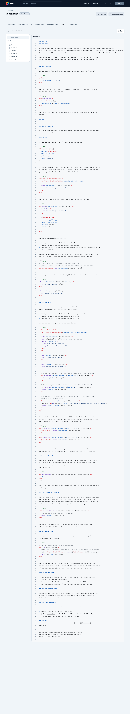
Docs (104, 3)
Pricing (95, 3)
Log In (120, 3)
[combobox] (42, 3)
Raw (121, 31)
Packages (86, 3)
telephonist (12, 13)
